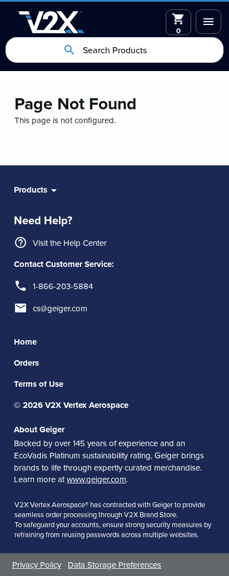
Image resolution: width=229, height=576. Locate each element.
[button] (208, 21)
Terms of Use (38, 384)
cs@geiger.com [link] (60, 308)
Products (30, 190)
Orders (26, 363)
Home (25, 342)
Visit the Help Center (70, 243)
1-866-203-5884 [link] (63, 286)
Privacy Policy (36, 564)
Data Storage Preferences (114, 564)
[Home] (51, 22)
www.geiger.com (96, 479)
